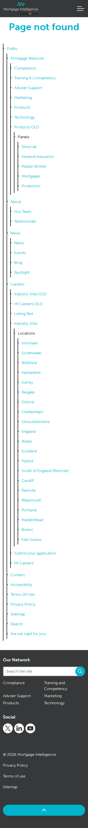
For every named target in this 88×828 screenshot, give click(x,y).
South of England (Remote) (45, 470)
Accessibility (21, 584)
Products (22, 107)
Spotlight (22, 272)
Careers (17, 284)
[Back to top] (44, 810)
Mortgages (31, 176)
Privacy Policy (23, 604)
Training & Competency (35, 78)
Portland (29, 510)
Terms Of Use (22, 594)
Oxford (28, 402)
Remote (29, 490)
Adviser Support (28, 87)
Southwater (32, 353)
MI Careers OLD (28, 303)
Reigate (28, 392)
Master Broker (34, 166)
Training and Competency (55, 685)
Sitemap (18, 614)
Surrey (27, 382)
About (16, 201)
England (28, 431)
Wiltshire (29, 362)
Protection (31, 186)
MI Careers (23, 563)
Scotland (29, 451)
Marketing (23, 97)
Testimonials (25, 221)
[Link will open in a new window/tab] (8, 728)
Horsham (30, 343)
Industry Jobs (25, 323)
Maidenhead (32, 519)
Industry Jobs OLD (30, 294)
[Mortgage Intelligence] (21, 8)
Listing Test (23, 313)
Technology (24, 117)
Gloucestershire (36, 421)
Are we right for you (28, 633)
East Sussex (32, 539)
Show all (29, 146)
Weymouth (31, 500)
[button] (80, 671)
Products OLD (26, 127)
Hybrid (27, 461)
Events (20, 252)
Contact (18, 574)
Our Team (23, 211)
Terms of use (14, 776)
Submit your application (35, 553)
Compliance (25, 68)
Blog (18, 262)
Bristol (27, 529)
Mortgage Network (27, 58)
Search (17, 624)
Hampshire (31, 372)
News (16, 233)
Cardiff (27, 480)
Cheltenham (32, 411)
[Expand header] (80, 8)
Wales (27, 441)
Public (12, 48)
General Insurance (38, 156)
